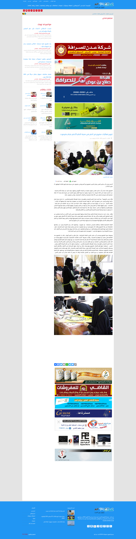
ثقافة (29, 5)
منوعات (60, 5)
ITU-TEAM (25, 534)
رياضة (33, 5)
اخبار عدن (83, 5)
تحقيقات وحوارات (67, 5)
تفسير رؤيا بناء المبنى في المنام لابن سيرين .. (55, 511)
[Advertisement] (83, 31)
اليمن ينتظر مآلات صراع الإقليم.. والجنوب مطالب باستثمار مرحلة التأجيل (46, 111)
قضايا (37, 5)
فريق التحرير (35, 1)
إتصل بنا (24, 1)
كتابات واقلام (45, 90)
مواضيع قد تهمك (44, 24)
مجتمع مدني (45, 1)
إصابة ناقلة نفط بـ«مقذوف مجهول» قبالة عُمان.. (54, 521)
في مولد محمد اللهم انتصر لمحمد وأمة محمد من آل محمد (45, 124)
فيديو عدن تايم (32, 523)
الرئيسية (88, 5)
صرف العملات (53, 1)
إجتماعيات (42, 5)
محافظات (54, 5)
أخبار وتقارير (77, 5)
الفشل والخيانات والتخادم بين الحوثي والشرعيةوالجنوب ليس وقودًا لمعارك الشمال (45, 137)
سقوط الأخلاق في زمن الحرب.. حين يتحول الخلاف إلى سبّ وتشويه (31, 137)
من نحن (29, 1)
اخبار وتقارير (32, 513)
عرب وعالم (48, 5)
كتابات (40, 1)
